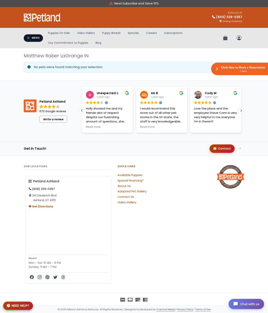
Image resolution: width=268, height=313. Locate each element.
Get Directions (42, 206)
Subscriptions (173, 33)
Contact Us (126, 197)
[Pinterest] (47, 277)
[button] (241, 110)
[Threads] (63, 277)
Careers (151, 33)
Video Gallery (86, 33)
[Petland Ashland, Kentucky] (42, 17)
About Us (124, 186)
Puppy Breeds (111, 33)
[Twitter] (55, 277)
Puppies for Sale (59, 33)
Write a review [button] (53, 119)
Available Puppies (130, 175)
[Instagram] (39, 277)
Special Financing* (131, 181)
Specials (133, 33)
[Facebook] (32, 277)
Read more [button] (93, 127)
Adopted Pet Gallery (132, 191)
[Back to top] (240, 148)
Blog (98, 43)
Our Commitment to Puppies (68, 43)
